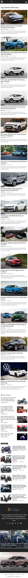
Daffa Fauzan (3, 110)
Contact (22, 574)
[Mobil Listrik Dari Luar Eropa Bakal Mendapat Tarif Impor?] (14, 17)
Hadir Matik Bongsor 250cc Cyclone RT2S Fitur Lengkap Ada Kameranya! (19, 467)
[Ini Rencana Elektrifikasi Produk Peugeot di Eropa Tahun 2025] (14, 315)
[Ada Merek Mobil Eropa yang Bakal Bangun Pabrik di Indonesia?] (14, 179)
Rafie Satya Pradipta (4, 29)
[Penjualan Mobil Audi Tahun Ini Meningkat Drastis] (14, 288)
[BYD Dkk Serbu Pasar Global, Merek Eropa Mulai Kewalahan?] (14, 44)
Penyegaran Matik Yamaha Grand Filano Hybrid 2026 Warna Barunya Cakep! (14, 544)
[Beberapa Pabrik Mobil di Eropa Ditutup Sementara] (14, 371)
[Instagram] (9, 523)
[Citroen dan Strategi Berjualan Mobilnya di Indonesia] (14, 152)
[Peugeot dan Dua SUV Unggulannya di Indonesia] (14, 261)
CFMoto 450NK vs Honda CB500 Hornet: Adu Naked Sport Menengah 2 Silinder (19, 477)
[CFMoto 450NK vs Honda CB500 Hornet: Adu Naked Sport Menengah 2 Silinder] (6, 479)
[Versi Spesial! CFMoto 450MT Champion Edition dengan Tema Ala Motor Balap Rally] (22, 401)
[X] (15, 523)
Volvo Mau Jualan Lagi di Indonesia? (12, 353)
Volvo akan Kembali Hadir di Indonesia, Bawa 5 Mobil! (13, 80)
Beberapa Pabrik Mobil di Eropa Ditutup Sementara (13, 382)
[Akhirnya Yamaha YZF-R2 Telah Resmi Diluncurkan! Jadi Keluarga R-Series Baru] (6, 449)
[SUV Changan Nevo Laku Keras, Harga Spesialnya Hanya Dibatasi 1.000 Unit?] (14, 561)
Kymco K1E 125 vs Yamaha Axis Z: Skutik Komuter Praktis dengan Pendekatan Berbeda (19, 497)
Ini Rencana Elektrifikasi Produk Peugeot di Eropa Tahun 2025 (13, 325)
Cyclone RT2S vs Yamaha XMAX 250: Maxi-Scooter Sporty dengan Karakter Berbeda (18, 458)
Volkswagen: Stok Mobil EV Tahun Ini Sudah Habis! (12, 216)
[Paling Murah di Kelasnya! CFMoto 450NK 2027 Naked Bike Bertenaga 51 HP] (6, 488)
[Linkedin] (12, 523)
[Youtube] (21, 523)
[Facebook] (7, 523)
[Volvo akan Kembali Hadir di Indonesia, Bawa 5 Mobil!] (14, 70)
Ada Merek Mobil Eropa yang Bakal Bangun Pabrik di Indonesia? (11, 189)
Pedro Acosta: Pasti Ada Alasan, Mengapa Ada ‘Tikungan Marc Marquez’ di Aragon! (8, 427)
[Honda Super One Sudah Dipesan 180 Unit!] (22, 436)
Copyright (5, 574)
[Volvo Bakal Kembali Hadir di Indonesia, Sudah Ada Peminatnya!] (14, 98)
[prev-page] (25, 546)
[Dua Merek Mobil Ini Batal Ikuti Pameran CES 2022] (14, 234)
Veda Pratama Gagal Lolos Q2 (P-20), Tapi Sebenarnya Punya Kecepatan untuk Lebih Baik (8, 418)
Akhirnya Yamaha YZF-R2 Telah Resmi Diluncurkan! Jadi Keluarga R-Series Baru (19, 447)
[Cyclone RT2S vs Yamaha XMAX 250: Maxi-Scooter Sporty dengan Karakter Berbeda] (6, 459)
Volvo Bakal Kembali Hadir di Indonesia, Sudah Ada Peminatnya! (13, 107)
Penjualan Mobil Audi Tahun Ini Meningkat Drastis (14, 298)
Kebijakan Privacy (12, 574)
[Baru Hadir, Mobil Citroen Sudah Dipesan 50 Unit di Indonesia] (14, 125)
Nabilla (2, 83)
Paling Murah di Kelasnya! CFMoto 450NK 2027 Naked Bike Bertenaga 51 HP (19, 486)
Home (2, 5)
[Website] (18, 523)
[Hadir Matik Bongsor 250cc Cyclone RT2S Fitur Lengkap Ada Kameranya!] (6, 469)
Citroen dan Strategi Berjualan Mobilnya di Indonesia (14, 162)
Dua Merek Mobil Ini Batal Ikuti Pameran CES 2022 (13, 243)
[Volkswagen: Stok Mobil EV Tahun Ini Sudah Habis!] (14, 206)
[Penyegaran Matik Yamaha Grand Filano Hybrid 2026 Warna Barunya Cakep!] (14, 539)
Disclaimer (18, 574)
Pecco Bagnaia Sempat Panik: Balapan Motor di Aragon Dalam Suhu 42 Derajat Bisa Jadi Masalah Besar (7, 409)
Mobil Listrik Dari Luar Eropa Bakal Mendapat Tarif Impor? (11, 26)
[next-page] (26, 546)
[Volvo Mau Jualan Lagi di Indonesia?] (14, 344)
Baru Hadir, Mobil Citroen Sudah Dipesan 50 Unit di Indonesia (13, 135)
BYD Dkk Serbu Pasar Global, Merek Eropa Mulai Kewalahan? (14, 53)
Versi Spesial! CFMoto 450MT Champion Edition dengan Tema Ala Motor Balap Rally (8, 399)
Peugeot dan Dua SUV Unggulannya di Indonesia (12, 271)
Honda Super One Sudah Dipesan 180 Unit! (7, 434)
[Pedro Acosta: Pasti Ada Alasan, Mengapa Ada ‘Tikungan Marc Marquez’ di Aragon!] (22, 428)
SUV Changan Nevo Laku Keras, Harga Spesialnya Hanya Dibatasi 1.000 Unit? (11, 566)
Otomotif (2, 23)
